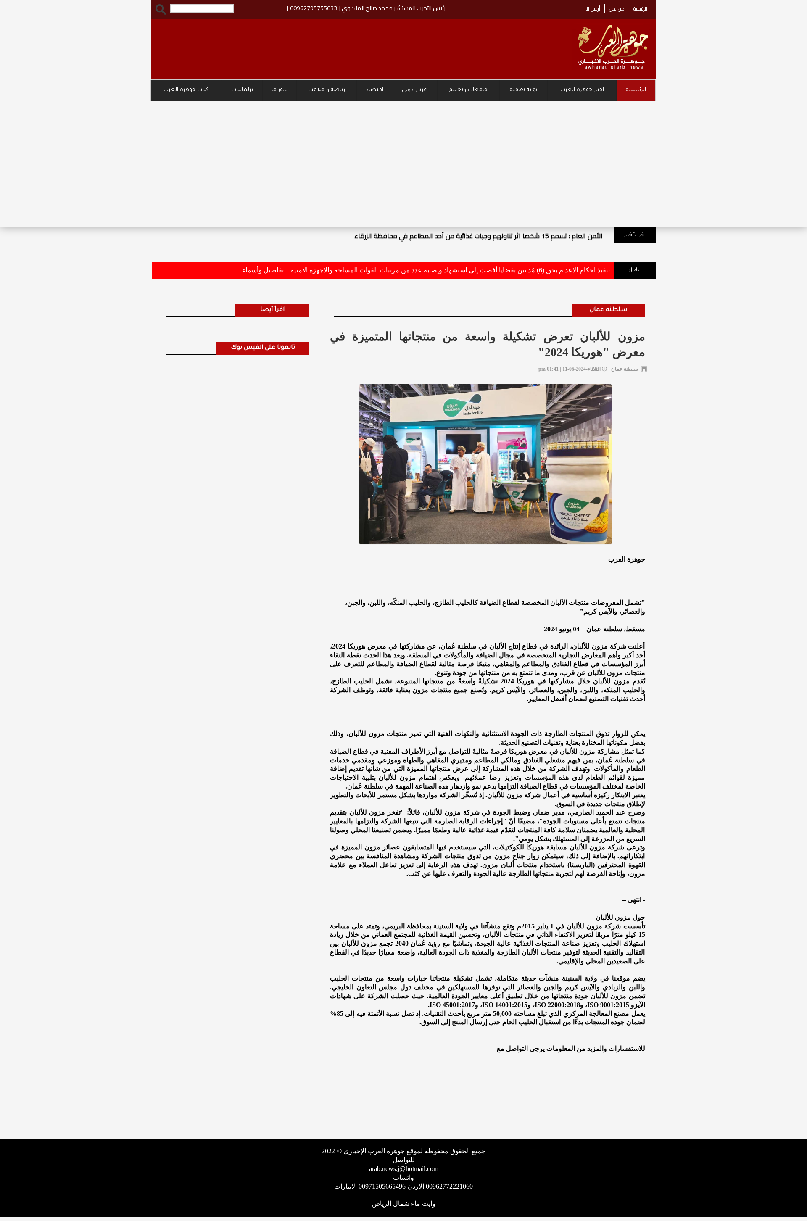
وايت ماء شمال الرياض (403, 1203)
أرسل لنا (592, 8)
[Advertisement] (403, 164)
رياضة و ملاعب (326, 90)
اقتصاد (374, 90)
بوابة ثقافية (523, 90)
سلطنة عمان (608, 310)
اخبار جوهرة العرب (582, 90)
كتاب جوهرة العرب (186, 90)
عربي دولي (414, 90)
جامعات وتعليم (468, 90)
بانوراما (280, 90)
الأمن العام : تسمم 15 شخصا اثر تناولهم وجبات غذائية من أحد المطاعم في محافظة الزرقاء (478, 235)
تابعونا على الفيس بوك (263, 348)
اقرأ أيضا (272, 310)
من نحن (617, 8)
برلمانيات (242, 90)
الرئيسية (640, 8)
